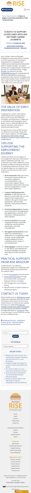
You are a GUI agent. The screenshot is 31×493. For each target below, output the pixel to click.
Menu (28, 9)
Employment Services (11, 48)
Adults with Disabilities (15, 46)
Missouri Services (15, 459)
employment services (9, 320)
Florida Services (15, 464)
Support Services (15, 448)
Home (4, 16)
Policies (15, 432)
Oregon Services (15, 468)
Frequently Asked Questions (15, 428)
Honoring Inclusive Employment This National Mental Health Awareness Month (16, 375)
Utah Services (15, 470)
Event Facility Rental (15, 450)
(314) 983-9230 (15, 480)
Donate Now (8, 9)
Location (15, 418)
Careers (15, 430)
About (15, 416)
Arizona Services (15, 461)
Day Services (15, 443)
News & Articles (12, 16)
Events (15, 437)
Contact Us (15, 423)
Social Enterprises (15, 452)
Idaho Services (15, 466)
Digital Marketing (18, 486)
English (19, 491)
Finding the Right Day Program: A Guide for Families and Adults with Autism (16, 365)
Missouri (24, 48)
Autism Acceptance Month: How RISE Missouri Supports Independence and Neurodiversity (16, 380)
